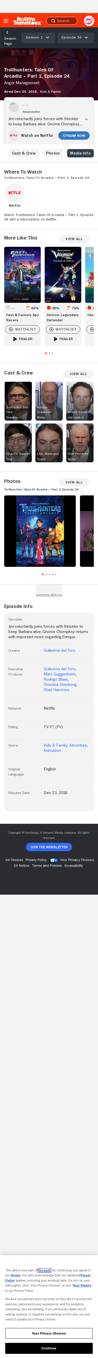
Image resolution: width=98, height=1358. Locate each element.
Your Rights (82, 1285)
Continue (48, 1348)
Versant (44, 1270)
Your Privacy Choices (77, 860)
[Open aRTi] (89, 21)
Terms (15, 1275)
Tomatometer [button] (31, 111)
